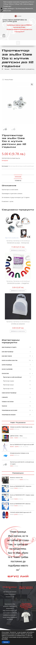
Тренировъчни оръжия (8, 414)
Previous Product (9, 79)
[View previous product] (3, 79)
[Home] (2, 69)
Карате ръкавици (7, 365)
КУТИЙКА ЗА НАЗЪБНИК (18, 324)
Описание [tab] (18, 177)
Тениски (4, 406)
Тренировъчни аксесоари (9, 410)
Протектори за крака (8, 381)
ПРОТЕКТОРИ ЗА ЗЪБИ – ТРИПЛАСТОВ (18, 243)
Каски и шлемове (7, 369)
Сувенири (5, 397)
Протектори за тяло (8, 388)
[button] (18, 43)
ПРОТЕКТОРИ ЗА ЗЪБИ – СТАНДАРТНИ (18, 283)
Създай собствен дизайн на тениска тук (26, 606)
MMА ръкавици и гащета (9, 347)
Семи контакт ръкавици (9, 393)
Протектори (12, 166)
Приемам (5, 642)
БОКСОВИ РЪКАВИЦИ (7, 351)
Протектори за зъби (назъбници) (25, 166)
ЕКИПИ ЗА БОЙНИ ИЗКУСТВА (9, 360)
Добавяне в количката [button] (18, 250)
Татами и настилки (8, 401)
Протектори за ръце (8, 385)
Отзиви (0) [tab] (18, 180)
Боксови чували (7, 356)
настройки (5, 639)
